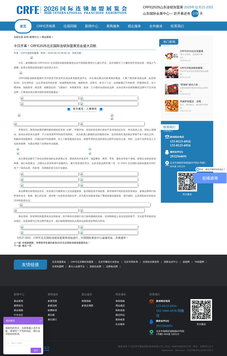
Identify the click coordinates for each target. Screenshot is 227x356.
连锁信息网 (95, 266)
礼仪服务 (120, 324)
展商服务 (113, 26)
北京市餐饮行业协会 (108, 261)
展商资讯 (18, 305)
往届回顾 (70, 26)
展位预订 (52, 319)
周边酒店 (120, 305)
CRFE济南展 (46, 26)
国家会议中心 (171, 261)
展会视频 (18, 310)
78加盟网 (199, 261)
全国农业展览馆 (151, 261)
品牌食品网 (112, 266)
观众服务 (134, 26)
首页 (23, 26)
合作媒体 (156, 26)
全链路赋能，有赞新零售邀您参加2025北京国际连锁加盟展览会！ (56, 242)
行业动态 (18, 315)
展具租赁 (120, 319)
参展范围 (52, 301)
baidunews (167, 350)
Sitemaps (180, 350)
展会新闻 (46, 37)
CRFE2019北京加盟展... (192, 51)
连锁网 (186, 261)
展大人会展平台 (76, 266)
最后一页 (26, 245)
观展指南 (86, 301)
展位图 (51, 315)
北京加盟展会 (59, 261)
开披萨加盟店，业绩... (191, 101)
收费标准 (52, 310)
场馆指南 (120, 301)
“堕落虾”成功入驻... (190, 84)
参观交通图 (87, 305)
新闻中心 (91, 26)
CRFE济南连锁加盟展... (192, 68)
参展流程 (52, 305)
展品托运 (120, 315)
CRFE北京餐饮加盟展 (82, 261)
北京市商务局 (131, 261)
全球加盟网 (58, 266)
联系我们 (177, 26)
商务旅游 (120, 310)
